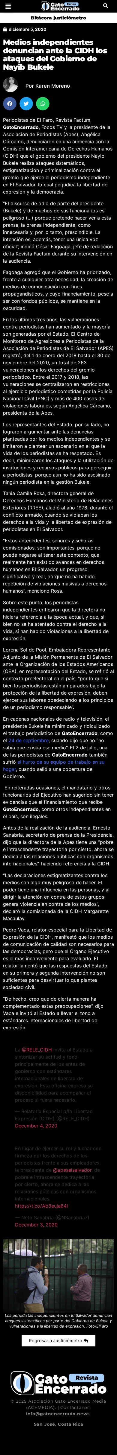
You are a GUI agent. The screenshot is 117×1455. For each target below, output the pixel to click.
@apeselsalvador (72, 1170)
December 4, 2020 (36, 1126)
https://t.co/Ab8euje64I (41, 1206)
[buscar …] (105, 6)
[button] (8, 6)
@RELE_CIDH (37, 1050)
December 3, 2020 (36, 1225)
